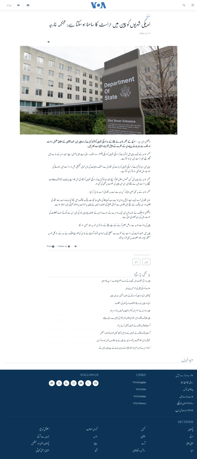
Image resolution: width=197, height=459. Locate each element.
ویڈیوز (95, 443)
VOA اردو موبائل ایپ (184, 410)
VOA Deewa (139, 403)
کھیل (143, 429)
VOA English (139, 382)
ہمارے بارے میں (186, 396)
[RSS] (66, 383)
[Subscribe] (52, 383)
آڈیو (96, 450)
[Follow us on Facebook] (95, 383)
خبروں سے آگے (43, 436)
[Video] (18, 5)
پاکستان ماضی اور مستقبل (40, 443)
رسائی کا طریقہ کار (187, 382)
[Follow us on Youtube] (81, 383)
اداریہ (95, 436)
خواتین (143, 436)
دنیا (192, 450)
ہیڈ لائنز (9, 5)
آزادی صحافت (91, 429)
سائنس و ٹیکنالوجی (139, 450)
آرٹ (143, 443)
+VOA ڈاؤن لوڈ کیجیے (185, 403)
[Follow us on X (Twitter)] (88, 383)
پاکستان (190, 429)
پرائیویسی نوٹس (188, 389)
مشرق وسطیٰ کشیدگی (42, 450)
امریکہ (148, 16)
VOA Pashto (140, 396)
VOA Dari (141, 389)
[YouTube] (28, 5)
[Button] (48, 42)
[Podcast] (59, 383)
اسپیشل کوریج (44, 429)
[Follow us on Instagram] (73, 383)
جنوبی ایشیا (190, 443)
